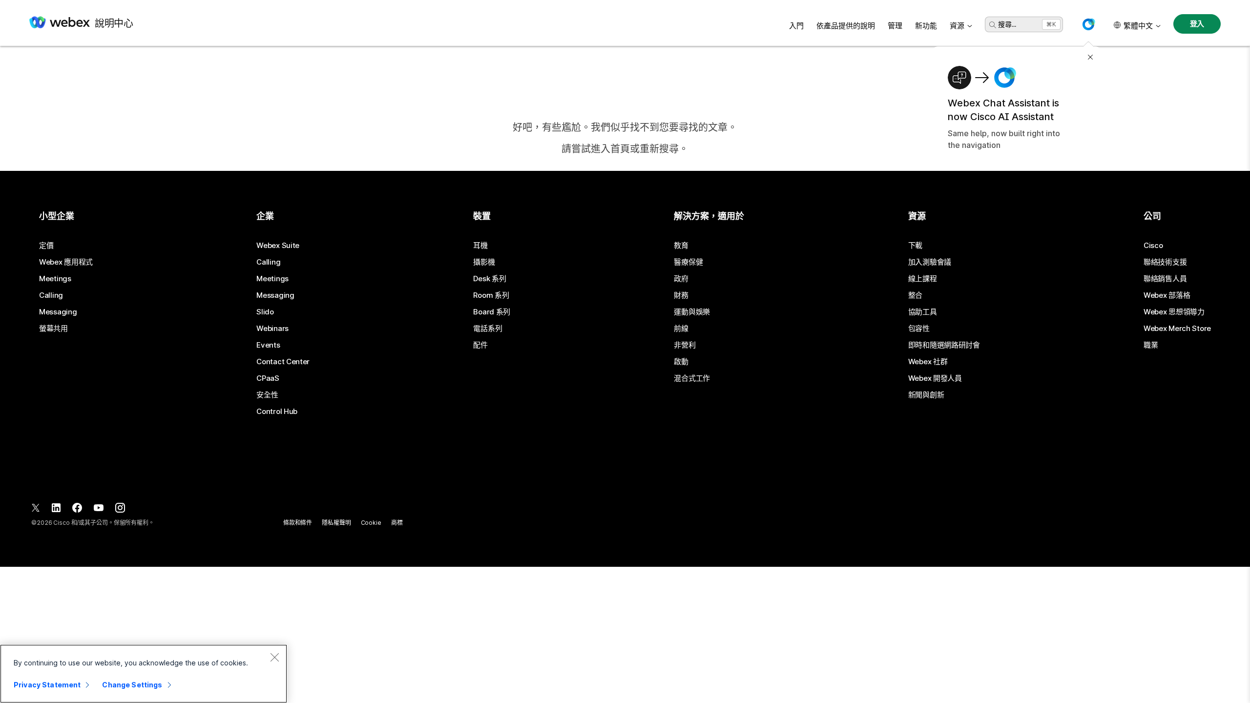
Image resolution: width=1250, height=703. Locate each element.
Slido (265, 312)
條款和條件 (297, 522)
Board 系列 (491, 312)
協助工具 (922, 312)
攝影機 (484, 262)
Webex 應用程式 (66, 262)
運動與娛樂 (692, 312)
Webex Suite (277, 245)
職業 (1151, 345)
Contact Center (283, 361)
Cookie (371, 522)
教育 (681, 245)
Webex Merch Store (1177, 328)
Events (268, 345)
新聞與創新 (926, 395)
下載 (915, 245)
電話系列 (487, 328)
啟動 (681, 361)
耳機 (480, 245)
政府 (681, 278)
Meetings (55, 278)
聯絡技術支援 (1165, 262)
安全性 (267, 395)
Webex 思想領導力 (1174, 312)
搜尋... (1007, 24)
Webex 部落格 (1167, 295)
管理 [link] (895, 25)
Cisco (1153, 245)
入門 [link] (796, 25)
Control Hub (276, 411)
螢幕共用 (53, 328)
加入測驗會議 (929, 262)
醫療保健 (688, 262)
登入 (1197, 24)
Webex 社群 (928, 361)
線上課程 (922, 278)
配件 (480, 345)
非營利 (684, 345)
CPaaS (267, 378)
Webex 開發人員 (935, 378)
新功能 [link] (926, 25)
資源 (957, 25)
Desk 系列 (489, 278)
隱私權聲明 (336, 522)
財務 (681, 295)
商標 (397, 522)
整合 (915, 295)
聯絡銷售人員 (1165, 278)
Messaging (58, 312)
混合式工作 (692, 378)
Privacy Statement (47, 685)
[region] (143, 673)
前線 (681, 328)
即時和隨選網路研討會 (944, 345)
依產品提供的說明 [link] (845, 25)
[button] (1088, 24)
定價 (46, 245)
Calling (51, 295)
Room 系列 (491, 295)
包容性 (919, 328)
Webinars (272, 328)
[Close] (274, 657)
